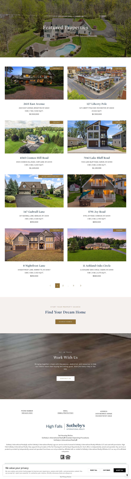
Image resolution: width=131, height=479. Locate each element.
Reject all (93, 470)
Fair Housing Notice (65, 435)
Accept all (119, 470)
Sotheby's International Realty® (65, 440)
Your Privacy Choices (65, 476)
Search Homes (65, 321)
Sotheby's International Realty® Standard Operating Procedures (65, 438)
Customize (106, 470)
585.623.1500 (27, 413)
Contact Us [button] (65, 378)
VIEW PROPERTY (34, 90)
